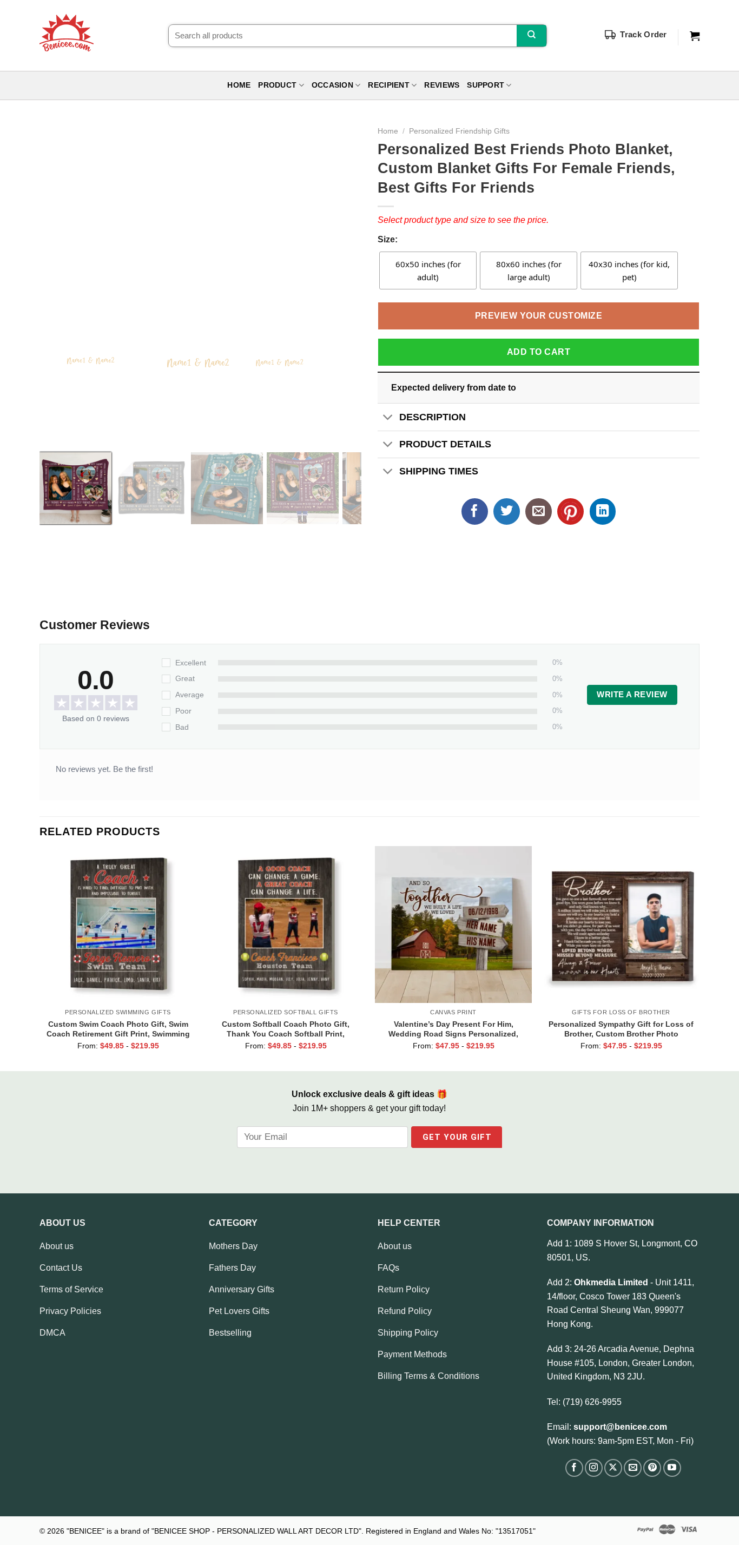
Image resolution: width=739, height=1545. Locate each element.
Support (485, 85)
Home (238, 85)
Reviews (441, 85)
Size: (388, 239)
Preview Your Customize (539, 315)
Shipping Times (438, 471)
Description (432, 417)
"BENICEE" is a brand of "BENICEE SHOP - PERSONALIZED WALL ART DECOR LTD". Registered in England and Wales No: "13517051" (301, 1531)
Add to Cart (538, 351)
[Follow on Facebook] (574, 1468)
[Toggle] (388, 418)
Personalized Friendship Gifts (459, 131)
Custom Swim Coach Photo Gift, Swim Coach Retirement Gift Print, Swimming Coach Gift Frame (118, 1029)
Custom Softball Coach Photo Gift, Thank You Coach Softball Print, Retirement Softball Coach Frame (285, 1029)
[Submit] (531, 36)
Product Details (445, 444)
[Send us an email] (633, 1468)
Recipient (388, 85)
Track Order (643, 34)
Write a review (632, 694)
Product (277, 85)
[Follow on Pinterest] (652, 1468)
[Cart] (695, 36)
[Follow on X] (613, 1468)
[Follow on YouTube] (672, 1468)
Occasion (332, 85)
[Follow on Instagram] (594, 1468)
